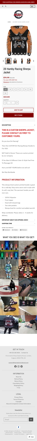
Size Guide (6, 97)
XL (25, 89)
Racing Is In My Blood (14, 431)
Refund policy (9, 432)
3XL (5, 93)
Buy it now (18, 115)
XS (10, 89)
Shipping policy (9, 434)
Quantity (6, 100)
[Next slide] (33, 61)
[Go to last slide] (3, 61)
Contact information (19, 434)
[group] (8, 61)
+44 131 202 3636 (14, 353)
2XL (30, 89)
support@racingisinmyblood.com (18, 362)
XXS (6, 89)
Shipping (6, 82)
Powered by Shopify (27, 431)
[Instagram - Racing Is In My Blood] (18, 366)
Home (9, 22)
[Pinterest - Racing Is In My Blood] (21, 366)
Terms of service (27, 432)
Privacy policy (17, 432)
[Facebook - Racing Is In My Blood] (15, 366)
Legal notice (29, 434)
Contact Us (24, 353)
